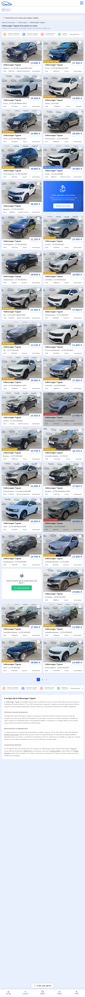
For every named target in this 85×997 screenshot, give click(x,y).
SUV (25, 702)
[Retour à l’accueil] (7, 4)
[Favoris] (38, 42)
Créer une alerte (44, 986)
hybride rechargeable (11, 735)
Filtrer (7, 10)
